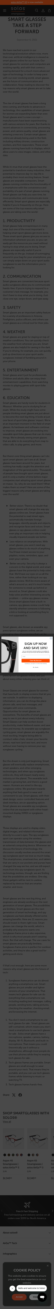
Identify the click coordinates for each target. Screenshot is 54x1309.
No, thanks (35, 667)
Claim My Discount (35, 660)
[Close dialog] (51, 638)
